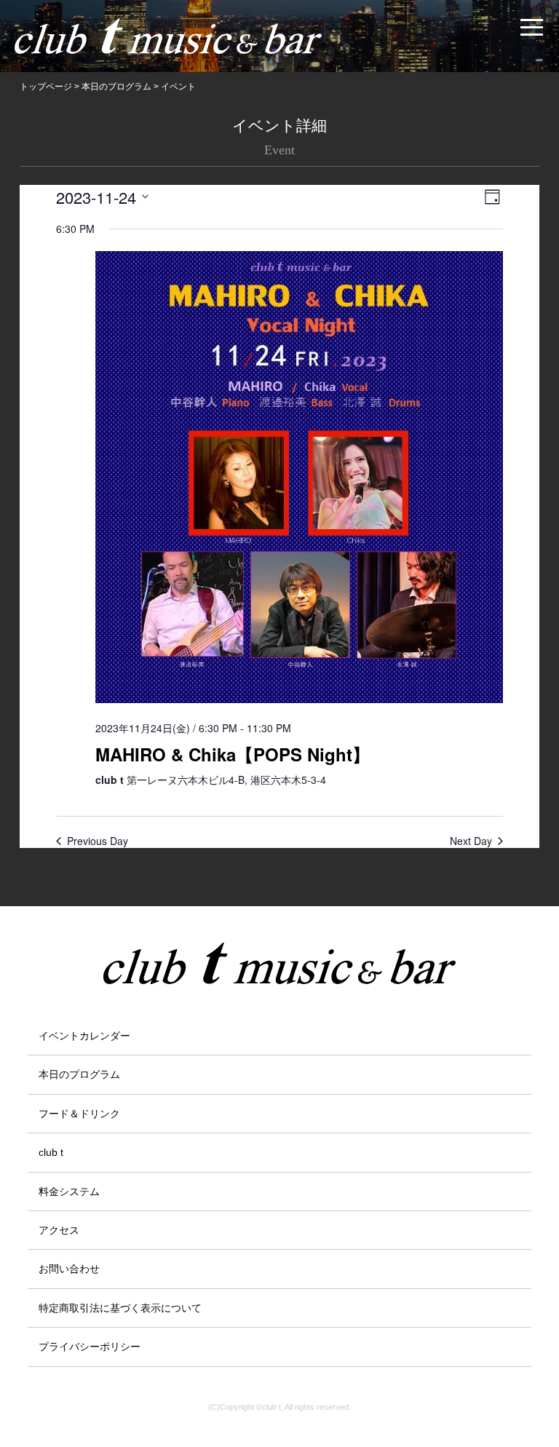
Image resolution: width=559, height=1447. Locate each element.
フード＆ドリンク (79, 1113)
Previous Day (97, 841)
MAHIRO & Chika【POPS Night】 (232, 754)
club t (51, 1152)
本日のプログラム (79, 1074)
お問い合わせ (69, 1268)
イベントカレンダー (84, 1036)
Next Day (471, 841)
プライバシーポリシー (89, 1346)
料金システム (69, 1191)
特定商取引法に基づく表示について (120, 1308)
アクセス (59, 1230)
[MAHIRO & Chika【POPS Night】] (299, 480)
